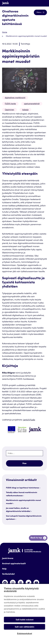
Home (4, 32)
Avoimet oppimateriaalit (14, 564)
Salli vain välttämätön (24, 627)
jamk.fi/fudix (29, 420)
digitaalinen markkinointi (15, 98)
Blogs (42, 3)
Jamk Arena (7, 559)
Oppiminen (9, 110)
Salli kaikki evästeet (24, 620)
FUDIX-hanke (10, 104)
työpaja (25, 110)
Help (4, 569)
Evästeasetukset (24, 633)
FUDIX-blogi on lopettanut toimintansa (22, 488)
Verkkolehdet (8, 574)
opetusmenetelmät (32, 104)
